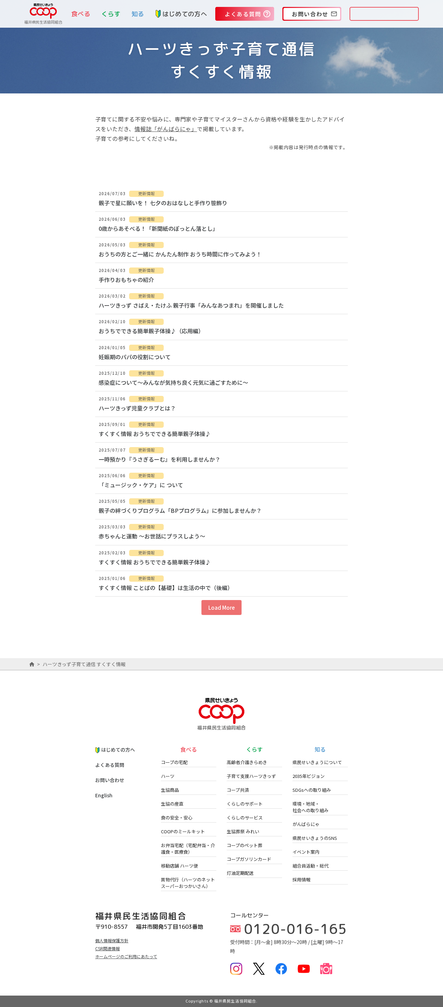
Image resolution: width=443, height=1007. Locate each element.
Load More (221, 607)
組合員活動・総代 (310, 865)
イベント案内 (305, 852)
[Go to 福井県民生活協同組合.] (31, 664)
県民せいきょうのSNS (314, 838)
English (103, 795)
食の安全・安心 (176, 817)
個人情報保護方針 (111, 940)
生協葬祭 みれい (243, 831)
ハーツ (167, 776)
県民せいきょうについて (317, 762)
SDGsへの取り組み (311, 790)
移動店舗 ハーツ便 (179, 865)
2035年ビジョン (308, 776)
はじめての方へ (184, 14)
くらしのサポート (245, 803)
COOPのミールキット (183, 831)
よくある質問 (109, 764)
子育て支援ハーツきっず (251, 776)
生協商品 (170, 790)
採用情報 (301, 879)
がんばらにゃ (305, 824)
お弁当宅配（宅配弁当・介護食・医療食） (188, 848)
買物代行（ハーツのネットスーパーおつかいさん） (188, 882)
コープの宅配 (174, 762)
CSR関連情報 (107, 948)
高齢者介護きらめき (247, 762)
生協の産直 (172, 803)
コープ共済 (238, 790)
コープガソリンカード (249, 859)
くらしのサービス (245, 817)
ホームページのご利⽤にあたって (126, 956)
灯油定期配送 (240, 873)
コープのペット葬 (244, 845)
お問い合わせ (109, 780)
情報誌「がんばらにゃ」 (166, 129)
